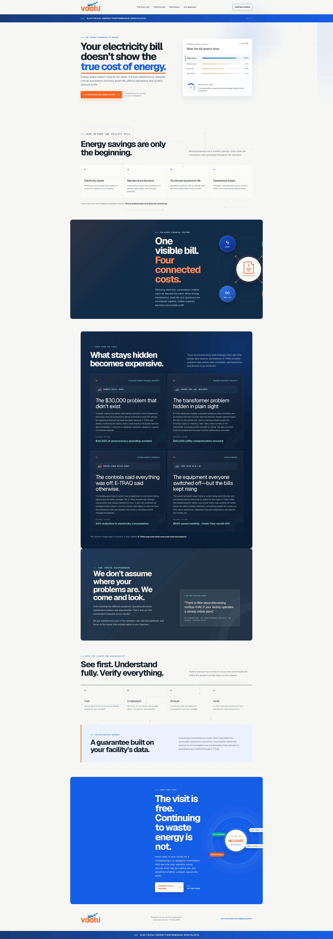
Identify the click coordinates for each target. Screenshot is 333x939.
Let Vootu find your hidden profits (101, 94)
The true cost (143, 7)
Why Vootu (174, 7)
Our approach (190, 7)
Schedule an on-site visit (169, 887)
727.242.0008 (193, 888)
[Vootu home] (90, 7)
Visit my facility (242, 7)
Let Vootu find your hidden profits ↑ (236, 919)
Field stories (159, 7)
